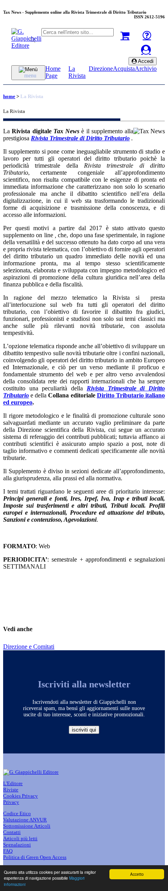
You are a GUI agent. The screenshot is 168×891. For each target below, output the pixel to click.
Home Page (53, 72)
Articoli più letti (20, 838)
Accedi (145, 61)
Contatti (12, 832)
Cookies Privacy (20, 796)
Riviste (10, 790)
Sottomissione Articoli (26, 826)
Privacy (11, 802)
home (9, 96)
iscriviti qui (84, 730)
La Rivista (77, 72)
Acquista (124, 68)
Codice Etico (17, 813)
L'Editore (13, 783)
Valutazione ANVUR (25, 820)
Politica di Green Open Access (34, 857)
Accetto (137, 874)
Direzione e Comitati (28, 646)
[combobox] (77, 32)
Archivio (146, 68)
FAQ (8, 851)
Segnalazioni (17, 845)
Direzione (101, 68)
